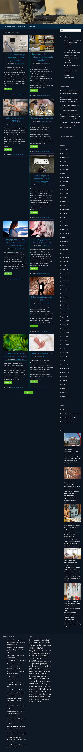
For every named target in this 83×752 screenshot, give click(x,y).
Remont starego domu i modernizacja (71, 413)
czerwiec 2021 (65, 249)
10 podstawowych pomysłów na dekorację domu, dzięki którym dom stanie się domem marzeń (16, 666)
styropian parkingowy (45, 699)
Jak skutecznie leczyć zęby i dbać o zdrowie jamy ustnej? (16, 58)
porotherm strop (45, 669)
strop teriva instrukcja (39, 691)
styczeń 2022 (65, 221)
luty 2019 (64, 360)
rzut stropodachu (39, 679)
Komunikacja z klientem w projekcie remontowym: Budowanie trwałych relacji (16, 684)
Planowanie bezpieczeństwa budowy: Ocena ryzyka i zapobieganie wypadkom (16, 721)
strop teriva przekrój (36, 694)
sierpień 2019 (65, 336)
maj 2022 (64, 205)
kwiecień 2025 (65, 177)
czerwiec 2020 (65, 297)
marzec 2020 (65, 309)
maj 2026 (64, 161)
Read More (8, 89)
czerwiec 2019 (65, 344)
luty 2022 (64, 217)
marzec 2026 (65, 169)
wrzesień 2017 (65, 388)
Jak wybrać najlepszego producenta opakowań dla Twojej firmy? (42, 57)
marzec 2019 (65, 356)
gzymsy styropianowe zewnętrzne (39, 658)
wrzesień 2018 (65, 372)
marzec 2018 (65, 380)
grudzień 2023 (65, 197)
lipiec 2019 (64, 340)
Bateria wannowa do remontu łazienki (16, 660)
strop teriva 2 (34, 689)
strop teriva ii (45, 689)
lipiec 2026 (64, 153)
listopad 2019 (65, 325)
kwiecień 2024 (65, 189)
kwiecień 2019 (65, 352)
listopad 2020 (65, 277)
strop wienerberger (43, 696)
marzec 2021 (65, 261)
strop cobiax (46, 681)
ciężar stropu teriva (40, 643)
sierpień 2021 (65, 241)
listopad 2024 (65, 185)
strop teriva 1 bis (44, 686)
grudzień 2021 (65, 225)
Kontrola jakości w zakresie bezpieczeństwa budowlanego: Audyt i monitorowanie (16, 739)
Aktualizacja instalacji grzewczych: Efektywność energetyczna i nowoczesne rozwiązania (15, 713)
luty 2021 (64, 265)
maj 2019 (64, 348)
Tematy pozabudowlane (17, 94)
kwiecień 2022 (65, 209)
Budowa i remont (66, 409)
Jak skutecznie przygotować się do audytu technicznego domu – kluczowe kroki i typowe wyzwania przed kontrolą (70, 116)
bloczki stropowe (37, 642)
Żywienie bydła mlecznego (42, 118)
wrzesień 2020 (65, 285)
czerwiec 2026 (65, 157)
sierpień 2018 (65, 376)
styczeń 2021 (65, 269)
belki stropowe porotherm (39, 640)
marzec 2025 (65, 181)
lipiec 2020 (64, 293)
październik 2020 (66, 281)
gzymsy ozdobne (45, 650)
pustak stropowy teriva (35, 671)
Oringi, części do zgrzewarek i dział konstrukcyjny (41, 179)
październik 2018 (66, 368)
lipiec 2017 (64, 392)
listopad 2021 (65, 229)
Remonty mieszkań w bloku (69, 417)
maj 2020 (64, 301)
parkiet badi (36, 664)
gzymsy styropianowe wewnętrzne (40, 654)
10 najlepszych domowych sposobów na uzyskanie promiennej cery (16, 242)
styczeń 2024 (65, 193)
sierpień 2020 (65, 289)
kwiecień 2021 (65, 257)
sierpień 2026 (65, 149)
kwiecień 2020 (65, 305)
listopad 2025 (65, 173)
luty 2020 (64, 313)
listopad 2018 (65, 364)
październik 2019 (66, 328)
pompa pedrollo (34, 669)
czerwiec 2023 (65, 201)
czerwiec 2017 (65, 396)
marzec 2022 (65, 213)
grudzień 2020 (65, 273)
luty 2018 (64, 384)
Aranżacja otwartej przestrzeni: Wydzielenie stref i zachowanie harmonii (15, 700)
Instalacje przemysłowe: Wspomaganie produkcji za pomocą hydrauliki (70, 563)
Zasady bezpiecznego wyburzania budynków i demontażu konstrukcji (69, 482)
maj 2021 (64, 253)
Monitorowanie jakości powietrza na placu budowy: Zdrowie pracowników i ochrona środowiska (16, 642)
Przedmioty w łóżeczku (42, 353)
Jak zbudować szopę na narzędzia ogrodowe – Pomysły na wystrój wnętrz (15, 650)
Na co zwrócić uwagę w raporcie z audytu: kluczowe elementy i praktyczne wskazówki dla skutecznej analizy (70, 99)
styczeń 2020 (65, 317)
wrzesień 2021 (65, 237)
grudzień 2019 (65, 321)
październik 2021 (66, 233)
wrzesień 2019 (65, 332)
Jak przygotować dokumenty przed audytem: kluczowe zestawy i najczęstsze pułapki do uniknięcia (69, 108)
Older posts (29, 392)
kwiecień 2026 (65, 165)
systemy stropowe (35, 701)
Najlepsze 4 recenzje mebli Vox (15, 689)
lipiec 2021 (64, 245)
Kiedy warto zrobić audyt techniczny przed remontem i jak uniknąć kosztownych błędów (70, 125)
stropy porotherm (34, 699)
